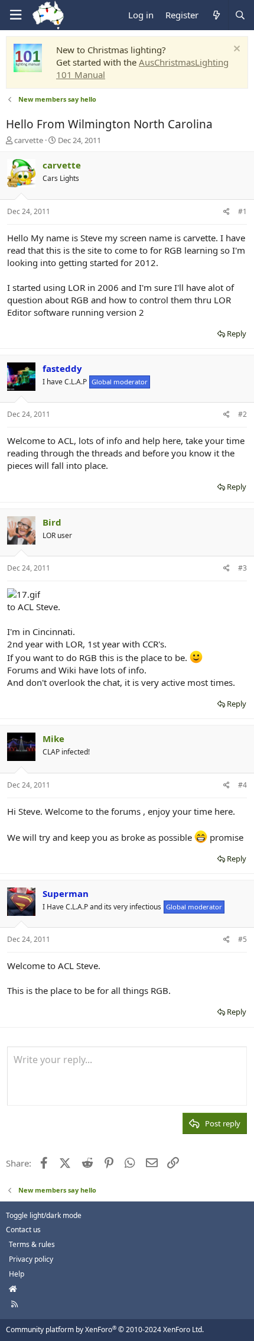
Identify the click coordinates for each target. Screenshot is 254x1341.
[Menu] (15, 15)
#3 (242, 568)
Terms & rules (32, 1244)
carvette (28, 140)
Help (16, 1274)
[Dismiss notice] (235, 50)
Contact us (23, 1230)
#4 (242, 785)
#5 (242, 939)
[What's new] (215, 15)
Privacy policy (31, 1259)
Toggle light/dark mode (44, 1215)
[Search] (240, 15)
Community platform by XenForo (105, 1329)
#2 (242, 414)
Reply (236, 333)
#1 (242, 211)
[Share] (226, 212)
